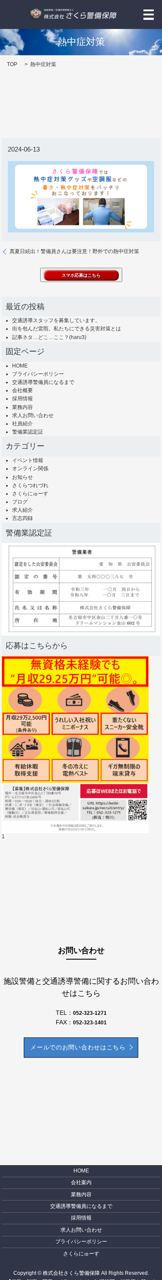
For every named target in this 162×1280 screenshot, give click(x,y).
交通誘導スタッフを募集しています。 (56, 320)
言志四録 (22, 518)
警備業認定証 (27, 432)
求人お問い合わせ (33, 415)
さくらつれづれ (30, 485)
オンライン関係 (30, 469)
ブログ (20, 502)
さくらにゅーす (30, 494)
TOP (12, 64)
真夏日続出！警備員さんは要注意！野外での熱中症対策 (74, 251)
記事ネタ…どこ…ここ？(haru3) (49, 337)
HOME (20, 366)
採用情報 (22, 399)
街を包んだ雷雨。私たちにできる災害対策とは (66, 329)
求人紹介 (22, 510)
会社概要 (22, 390)
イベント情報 (27, 460)
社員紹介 (22, 424)
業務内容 (22, 407)
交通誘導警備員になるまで (43, 382)
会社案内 (81, 1182)
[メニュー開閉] (148, 15)
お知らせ (22, 477)
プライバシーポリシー (38, 374)
